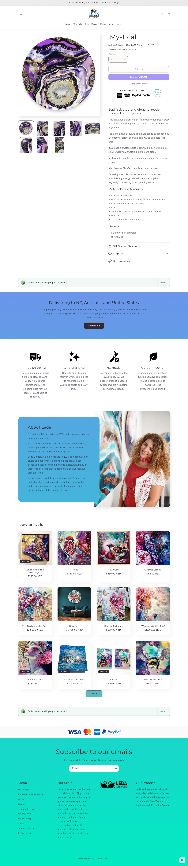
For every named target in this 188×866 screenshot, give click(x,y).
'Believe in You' (35, 679)
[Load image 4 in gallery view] (76, 128)
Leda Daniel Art (90, 858)
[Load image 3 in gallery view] (59, 128)
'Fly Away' (113, 570)
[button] (21, 14)
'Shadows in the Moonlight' (35, 571)
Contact (22, 799)
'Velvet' (74, 570)
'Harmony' (74, 626)
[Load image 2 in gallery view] (42, 128)
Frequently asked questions (31, 794)
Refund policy (24, 833)
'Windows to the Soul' (153, 626)
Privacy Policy (24, 814)
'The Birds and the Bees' (35, 626)
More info (163, 282)
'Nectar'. (113, 679)
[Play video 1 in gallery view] (59, 145)
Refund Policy (24, 818)
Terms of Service (26, 809)
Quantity (112, 54)
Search (21, 804)
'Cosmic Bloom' (152, 570)
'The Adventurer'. (152, 679)
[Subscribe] (116, 768)
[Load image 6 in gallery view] (26, 145)
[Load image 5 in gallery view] (92, 128)
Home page (23, 789)
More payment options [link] (139, 84)
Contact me (94, 326)
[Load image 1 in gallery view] (26, 128)
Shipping (112, 49)
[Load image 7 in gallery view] (42, 145)
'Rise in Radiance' (113, 626)
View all (94, 693)
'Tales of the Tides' (74, 679)
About (21, 823)
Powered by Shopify (103, 858)
